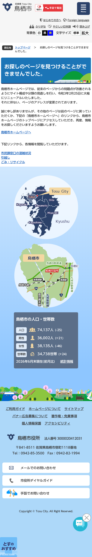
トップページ (22, 47)
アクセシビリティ (57, 423)
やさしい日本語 (62, 26)
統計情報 (66, 361)
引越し (5, 157)
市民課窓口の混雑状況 (16, 153)
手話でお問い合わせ (35, 493)
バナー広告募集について (30, 416)
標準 (76, 33)
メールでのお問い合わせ (38, 468)
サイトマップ (74, 408)
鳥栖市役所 (29, 438)
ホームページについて (45, 408)
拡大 (85, 33)
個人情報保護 (31, 423)
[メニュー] (83, 8)
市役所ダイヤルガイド (37, 480)
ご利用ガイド (15, 408)
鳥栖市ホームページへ (16, 132)
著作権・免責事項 (64, 416)
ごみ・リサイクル (13, 162)
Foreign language (78, 20)
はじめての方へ (52, 20)
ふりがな (41, 26)
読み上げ (85, 26)
